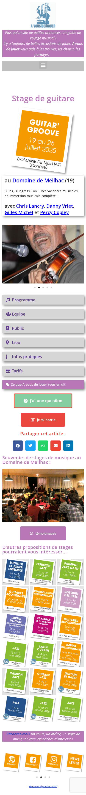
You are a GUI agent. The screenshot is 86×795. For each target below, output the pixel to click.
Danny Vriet (59, 206)
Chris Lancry (30, 206)
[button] (43, 65)
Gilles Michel (19, 212)
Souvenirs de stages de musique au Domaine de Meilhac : (41, 459)
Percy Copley (54, 212)
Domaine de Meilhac (38, 180)
